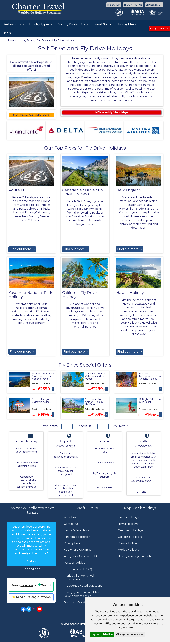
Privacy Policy (73, 543)
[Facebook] (23, 608)
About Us (85, 426)
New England (128, 190)
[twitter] (28, 608)
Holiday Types (26, 40)
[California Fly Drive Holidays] (85, 273)
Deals (7, 33)
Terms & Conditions (76, 530)
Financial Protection (77, 536)
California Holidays (130, 536)
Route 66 (17, 190)
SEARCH (114, 4)
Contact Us (121, 426)
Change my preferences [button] (129, 634)
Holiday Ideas (126, 24)
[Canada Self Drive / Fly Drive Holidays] (85, 171)
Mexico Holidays (128, 549)
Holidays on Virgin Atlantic (135, 556)
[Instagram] (34, 608)
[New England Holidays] (138, 171)
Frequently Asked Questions (83, 585)
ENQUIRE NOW (159, 28)
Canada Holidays (128, 543)
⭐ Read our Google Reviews (31, 597)
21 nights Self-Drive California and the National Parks (43, 376)
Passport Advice (74, 562)
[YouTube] (39, 608)
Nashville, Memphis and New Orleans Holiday (150, 376)
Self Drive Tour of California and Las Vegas (95, 376)
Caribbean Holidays (130, 530)
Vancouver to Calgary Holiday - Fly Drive (95, 402)
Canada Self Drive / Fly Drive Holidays (82, 192)
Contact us (71, 523)
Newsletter (49, 426)
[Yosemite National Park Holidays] (31, 273)
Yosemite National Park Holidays (30, 294)
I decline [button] (108, 634)
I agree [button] (95, 634)
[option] (31, 543)
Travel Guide (102, 24)
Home (10, 40)
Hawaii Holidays (131, 292)
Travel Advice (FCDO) (78, 569)
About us (70, 517)
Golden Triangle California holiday (41, 400)
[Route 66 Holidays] (31, 171)
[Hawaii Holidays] (138, 273)
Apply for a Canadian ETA (80, 556)
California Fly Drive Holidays (79, 294)
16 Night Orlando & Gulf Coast (150, 400)
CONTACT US (134, 4)
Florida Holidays (128, 517)
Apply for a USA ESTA (78, 549)
